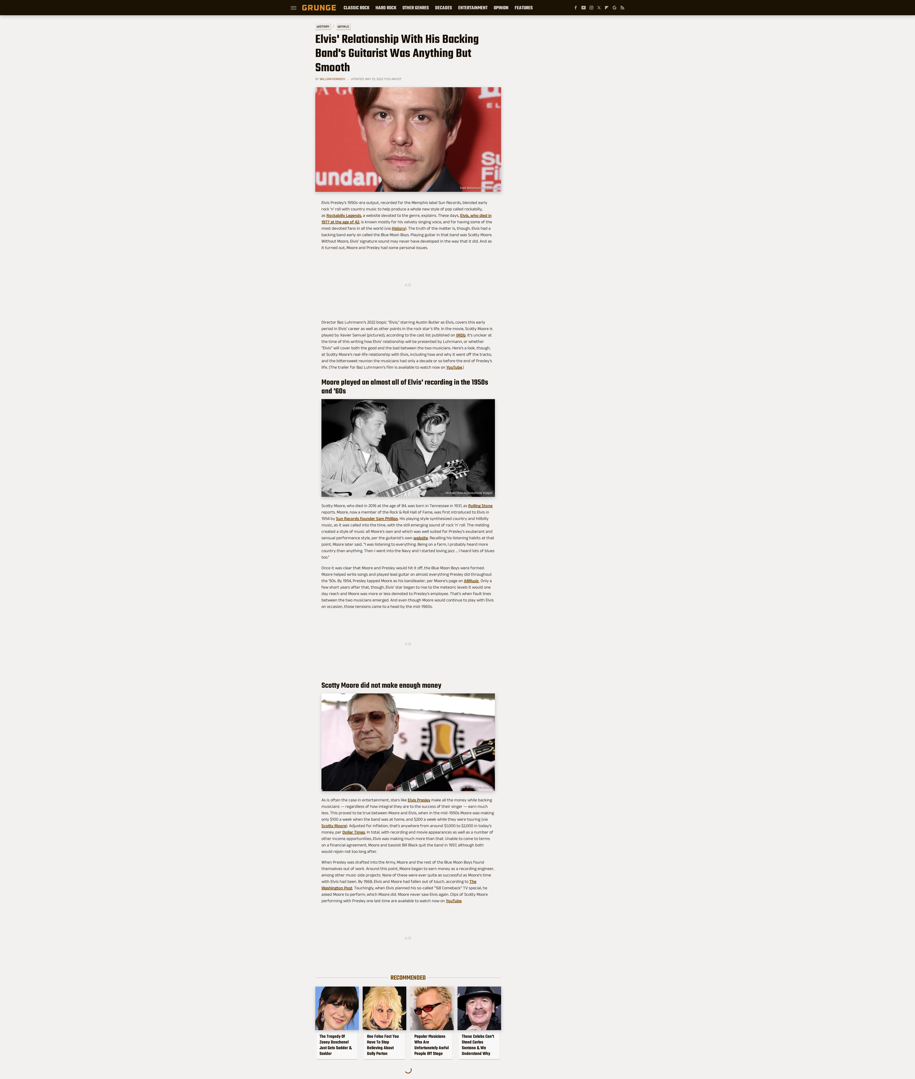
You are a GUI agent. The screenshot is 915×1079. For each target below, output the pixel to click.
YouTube (454, 367)
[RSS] (622, 8)
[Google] (614, 8)
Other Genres (415, 8)
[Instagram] (591, 8)
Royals (343, 26)
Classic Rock (356, 8)
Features (524, 8)
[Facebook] (576, 8)
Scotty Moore (333, 825)
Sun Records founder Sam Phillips (367, 518)
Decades (443, 8)
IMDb (461, 335)
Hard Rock (386, 8)
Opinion (501, 8)
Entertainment (473, 8)
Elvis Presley (419, 800)
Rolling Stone (480, 505)
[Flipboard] (607, 8)
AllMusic (471, 580)
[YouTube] (583, 8)
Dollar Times (353, 832)
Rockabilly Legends (343, 215)
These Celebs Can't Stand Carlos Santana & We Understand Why (478, 1044)
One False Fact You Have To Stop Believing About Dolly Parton (383, 1044)
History (323, 26)
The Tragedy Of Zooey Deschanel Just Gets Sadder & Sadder (336, 1044)
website (420, 537)
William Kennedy (333, 79)
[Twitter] (599, 8)
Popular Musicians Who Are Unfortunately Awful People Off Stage (431, 1044)
